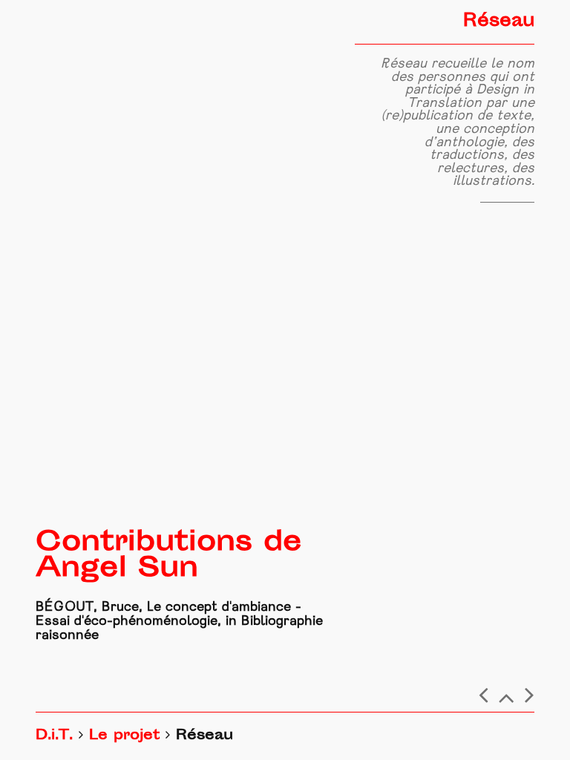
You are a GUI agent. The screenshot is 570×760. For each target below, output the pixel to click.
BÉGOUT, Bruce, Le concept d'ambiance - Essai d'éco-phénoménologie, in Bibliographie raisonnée (179, 621)
